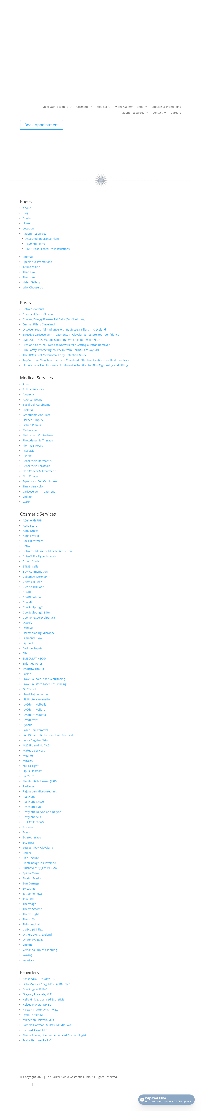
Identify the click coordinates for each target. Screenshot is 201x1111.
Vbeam (27, 945)
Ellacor (27, 653)
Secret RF (29, 853)
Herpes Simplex (33, 420)
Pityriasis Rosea (33, 445)
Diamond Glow (32, 638)
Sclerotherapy (32, 837)
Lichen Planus (32, 425)
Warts (26, 502)
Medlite (28, 755)
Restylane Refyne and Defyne (42, 812)
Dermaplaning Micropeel (39, 633)
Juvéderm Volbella (35, 704)
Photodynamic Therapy (38, 440)
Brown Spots (31, 561)
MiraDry (28, 761)
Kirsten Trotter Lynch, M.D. (40, 1010)
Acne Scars (30, 525)
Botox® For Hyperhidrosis (40, 556)
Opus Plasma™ (32, 771)
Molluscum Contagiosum (39, 435)
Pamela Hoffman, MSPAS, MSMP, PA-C (47, 1025)
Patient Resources (132, 112)
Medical (102, 107)
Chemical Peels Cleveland (39, 314)
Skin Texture (31, 858)
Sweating (29, 888)
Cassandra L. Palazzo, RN (39, 979)
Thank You (30, 272)
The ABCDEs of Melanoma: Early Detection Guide (55, 355)
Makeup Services (34, 750)
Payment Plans (35, 244)
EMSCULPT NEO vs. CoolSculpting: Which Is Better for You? (61, 340)
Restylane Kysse (33, 801)
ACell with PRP (32, 520)
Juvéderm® (30, 720)
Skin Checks (30, 476)
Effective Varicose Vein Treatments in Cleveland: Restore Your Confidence (71, 334)
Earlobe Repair (32, 648)
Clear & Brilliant (33, 587)
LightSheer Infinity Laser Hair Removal (48, 735)
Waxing (27, 955)
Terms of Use (31, 267)
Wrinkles (28, 960)
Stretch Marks (32, 878)
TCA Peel (28, 899)
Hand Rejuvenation (35, 694)
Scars (26, 832)
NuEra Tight (30, 766)
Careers (176, 112)
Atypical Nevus (32, 399)
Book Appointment (41, 124)
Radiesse (29, 786)
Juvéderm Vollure (34, 709)
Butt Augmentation (35, 571)
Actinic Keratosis (34, 389)
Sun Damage (31, 883)
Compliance (41, 1084)
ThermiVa (29, 919)
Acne (26, 384)
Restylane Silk (32, 817)
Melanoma (30, 430)
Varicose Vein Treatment (39, 491)
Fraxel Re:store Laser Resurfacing (45, 684)
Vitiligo (27, 496)
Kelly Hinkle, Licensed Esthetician (44, 999)
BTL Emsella (30, 566)
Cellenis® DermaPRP (36, 577)
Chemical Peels (33, 582)
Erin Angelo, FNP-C (35, 989)
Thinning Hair (32, 924)
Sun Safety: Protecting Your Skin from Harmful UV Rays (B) (61, 350)
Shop (140, 107)
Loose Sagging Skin (35, 740)
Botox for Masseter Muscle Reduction (47, 551)
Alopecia (28, 394)
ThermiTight (31, 914)
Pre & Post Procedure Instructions (48, 249)
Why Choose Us (33, 287)
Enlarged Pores (33, 663)
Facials (27, 674)
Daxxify (27, 623)
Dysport (28, 643)
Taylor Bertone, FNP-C (37, 1040)
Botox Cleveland (33, 309)
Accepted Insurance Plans (42, 238)
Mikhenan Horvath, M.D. (39, 1020)
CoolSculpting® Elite (36, 612)
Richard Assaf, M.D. (35, 1030)
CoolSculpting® (33, 607)
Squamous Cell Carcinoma (40, 481)
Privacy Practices (63, 1084)
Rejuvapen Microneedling (40, 791)
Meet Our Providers (55, 107)
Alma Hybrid (31, 536)
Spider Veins (31, 873)
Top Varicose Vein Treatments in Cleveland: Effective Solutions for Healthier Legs (76, 360)
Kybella (27, 725)
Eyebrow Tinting (33, 669)
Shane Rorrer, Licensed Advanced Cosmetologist (54, 1035)
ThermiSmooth (32, 909)
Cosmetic (82, 107)
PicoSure (28, 776)
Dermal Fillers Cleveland (39, 324)
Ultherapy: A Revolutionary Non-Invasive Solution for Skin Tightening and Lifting (75, 365)
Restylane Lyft (32, 807)
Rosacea (28, 827)
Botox (26, 546)
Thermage (29, 904)
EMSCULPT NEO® (34, 658)
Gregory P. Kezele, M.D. (38, 994)
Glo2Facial (29, 689)
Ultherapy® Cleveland (37, 934)
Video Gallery (123, 107)
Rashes (27, 456)
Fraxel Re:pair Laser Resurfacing (44, 679)
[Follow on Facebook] (23, 1094)
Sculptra (28, 842)
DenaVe (28, 628)
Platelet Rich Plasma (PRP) (40, 781)
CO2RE (27, 592)
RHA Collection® (33, 822)
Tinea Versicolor (33, 486)
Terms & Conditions (90, 1084)
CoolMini (28, 602)
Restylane (29, 796)
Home (26, 223)
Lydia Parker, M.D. (34, 1015)
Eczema (28, 410)
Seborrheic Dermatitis (37, 461)
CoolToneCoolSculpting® (39, 617)
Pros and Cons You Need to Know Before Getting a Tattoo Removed (66, 345)
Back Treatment (33, 541)
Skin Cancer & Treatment (39, 471)
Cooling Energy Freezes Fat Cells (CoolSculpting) (54, 319)
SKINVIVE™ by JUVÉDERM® (40, 868)
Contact (158, 112)
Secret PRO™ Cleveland (38, 847)
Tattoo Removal (33, 893)
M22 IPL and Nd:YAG (36, 745)
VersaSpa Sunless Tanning (40, 950)
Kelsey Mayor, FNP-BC (37, 1004)
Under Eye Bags (33, 939)
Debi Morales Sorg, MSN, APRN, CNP (46, 984)
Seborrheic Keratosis (36, 466)
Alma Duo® (30, 530)
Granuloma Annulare (36, 415)
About (27, 208)
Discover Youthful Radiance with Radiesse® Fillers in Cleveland (64, 329)
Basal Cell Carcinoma (36, 404)
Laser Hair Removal (35, 730)
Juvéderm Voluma (34, 715)
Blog (25, 213)
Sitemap (28, 257)
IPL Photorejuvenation (37, 699)
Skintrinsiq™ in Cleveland (39, 863)
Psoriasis (28, 450)
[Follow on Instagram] (31, 1094)
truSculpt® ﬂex (33, 929)
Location (28, 228)
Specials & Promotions (166, 107)
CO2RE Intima (32, 597)
